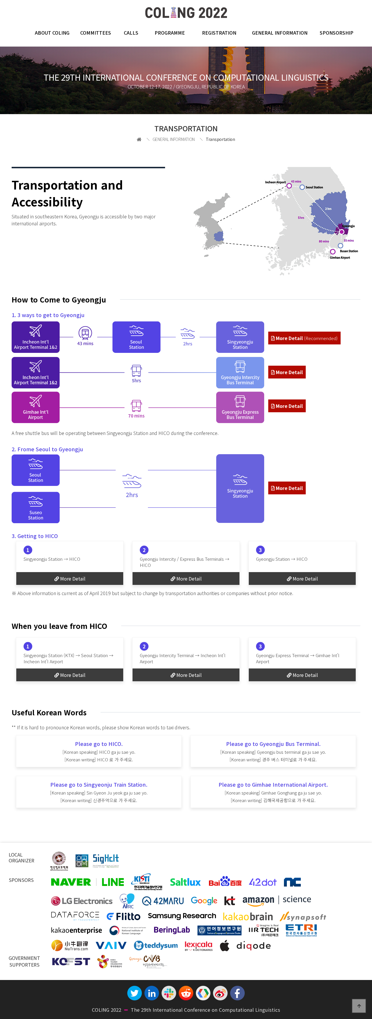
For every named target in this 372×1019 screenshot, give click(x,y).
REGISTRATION (219, 32)
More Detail (306, 338)
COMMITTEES (95, 32)
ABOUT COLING (52, 32)
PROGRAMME (170, 32)
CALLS (131, 32)
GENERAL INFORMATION (279, 32)
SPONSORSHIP (336, 32)
